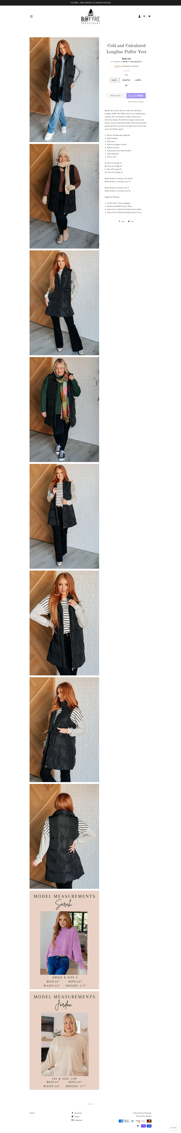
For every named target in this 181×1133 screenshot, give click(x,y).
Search (32, 1113)
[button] (126, 62)
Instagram (78, 1120)
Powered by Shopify (143, 1116)
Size (126, 75)
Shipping (117, 66)
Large (138, 80)
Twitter (77, 1116)
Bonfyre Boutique (144, 1113)
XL (126, 85)
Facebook (78, 1113)
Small (115, 80)
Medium (126, 80)
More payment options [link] (136, 101)
